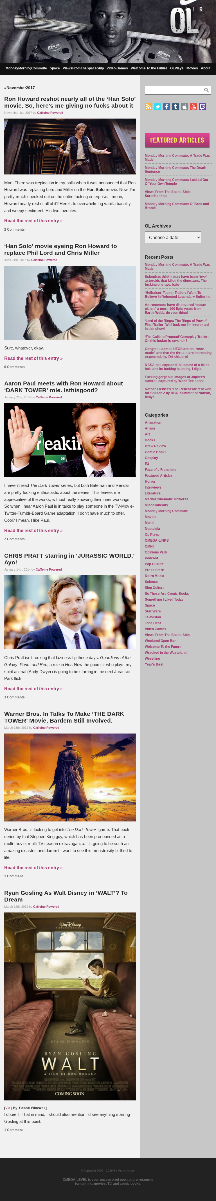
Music (149, 523)
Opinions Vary (156, 552)
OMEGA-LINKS (157, 540)
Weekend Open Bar (160, 641)
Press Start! (154, 570)
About (205, 68)
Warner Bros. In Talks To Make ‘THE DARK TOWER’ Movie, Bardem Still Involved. (64, 717)
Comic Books (155, 452)
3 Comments (14, 697)
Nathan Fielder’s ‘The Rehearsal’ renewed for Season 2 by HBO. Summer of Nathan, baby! (178, 393)
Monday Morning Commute (166, 511)
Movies (192, 68)
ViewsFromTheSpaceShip (83, 68)
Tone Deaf (153, 623)
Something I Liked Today (164, 599)
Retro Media (154, 576)
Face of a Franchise (160, 470)
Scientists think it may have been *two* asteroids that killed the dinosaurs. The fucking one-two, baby (176, 281)
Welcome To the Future (149, 68)
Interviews (153, 487)
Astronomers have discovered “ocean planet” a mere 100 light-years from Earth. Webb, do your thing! (175, 309)
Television (153, 617)
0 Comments (14, 367)
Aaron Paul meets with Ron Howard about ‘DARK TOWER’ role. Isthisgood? (63, 386)
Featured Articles (159, 476)
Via (7, 1108)
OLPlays (177, 68)
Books (150, 440)
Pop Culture (154, 564)
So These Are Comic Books (167, 594)
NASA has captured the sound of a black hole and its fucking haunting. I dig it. (177, 367)
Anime (150, 428)
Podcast (151, 558)
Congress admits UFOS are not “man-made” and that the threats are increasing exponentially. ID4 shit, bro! (178, 353)
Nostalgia (152, 529)
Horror (150, 481)
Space (55, 68)
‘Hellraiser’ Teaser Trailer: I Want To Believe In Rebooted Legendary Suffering (177, 295)
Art (147, 434)
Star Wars (153, 611)
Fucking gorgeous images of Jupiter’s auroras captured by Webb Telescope (175, 379)
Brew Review (155, 446)
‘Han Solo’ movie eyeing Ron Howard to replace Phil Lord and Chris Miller (60, 249)
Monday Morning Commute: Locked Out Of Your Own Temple (176, 182)
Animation (153, 422)
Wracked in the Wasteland (165, 653)
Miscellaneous (156, 505)
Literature (153, 493)
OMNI (149, 546)
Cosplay (151, 458)
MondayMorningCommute (26, 68)
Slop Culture (155, 588)
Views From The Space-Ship (167, 635)
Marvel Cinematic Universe (166, 499)
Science (151, 582)
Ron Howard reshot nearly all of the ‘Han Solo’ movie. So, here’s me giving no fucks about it (70, 102)
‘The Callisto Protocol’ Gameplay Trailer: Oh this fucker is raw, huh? (177, 339)
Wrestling (152, 658)
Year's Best (154, 664)
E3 (147, 464)
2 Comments (14, 229)
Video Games (117, 68)
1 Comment (13, 876)
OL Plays (152, 535)
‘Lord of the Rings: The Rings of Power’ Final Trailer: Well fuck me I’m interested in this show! (177, 325)
